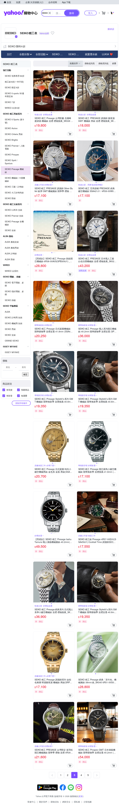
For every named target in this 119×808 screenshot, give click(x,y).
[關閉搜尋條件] (50, 13)
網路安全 (66, 801)
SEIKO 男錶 (58, 54)
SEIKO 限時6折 (16, 46)
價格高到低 (103, 63)
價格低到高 (90, 63)
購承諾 (111, 28)
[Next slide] (72, 91)
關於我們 (43, 801)
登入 (90, 13)
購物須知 (55, 801)
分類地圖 (88, 801)
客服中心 (31, 801)
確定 (25, 374)
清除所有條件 (21, 403)
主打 (9, 54)
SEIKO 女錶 (74, 54)
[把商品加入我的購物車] (70, 134)
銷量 (114, 63)
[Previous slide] (35, 91)
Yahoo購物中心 (20, 13)
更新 (81, 796)
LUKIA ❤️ (107, 54)
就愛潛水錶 (91, 54)
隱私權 (77, 801)
